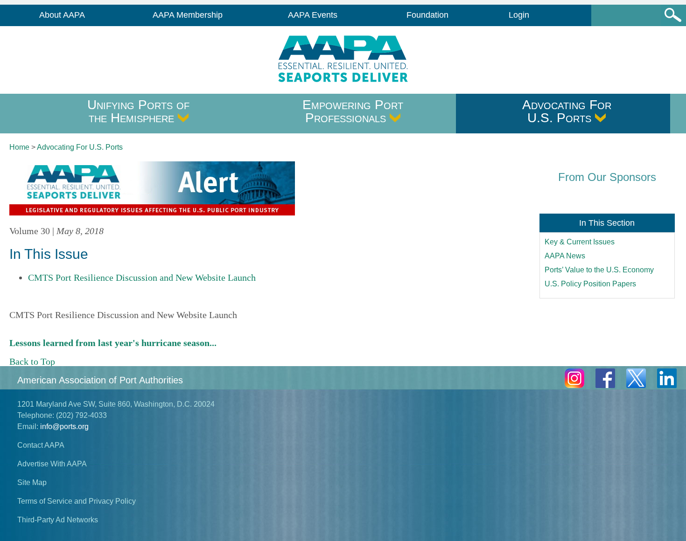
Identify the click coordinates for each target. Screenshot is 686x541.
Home (19, 147)
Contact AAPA (40, 445)
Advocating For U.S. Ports (566, 111)
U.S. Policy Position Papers (590, 284)
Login (519, 15)
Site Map (32, 482)
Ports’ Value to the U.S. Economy (599, 270)
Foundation (427, 15)
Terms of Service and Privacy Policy (76, 501)
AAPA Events (312, 15)
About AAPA (62, 15)
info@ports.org (64, 426)
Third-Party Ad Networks (57, 520)
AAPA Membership (188, 15)
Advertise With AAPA (52, 464)
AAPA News (565, 256)
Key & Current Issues (580, 242)
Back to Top (32, 361)
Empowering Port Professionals (352, 111)
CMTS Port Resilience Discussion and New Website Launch (142, 277)
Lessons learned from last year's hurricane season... (113, 343)
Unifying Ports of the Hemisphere (138, 111)
